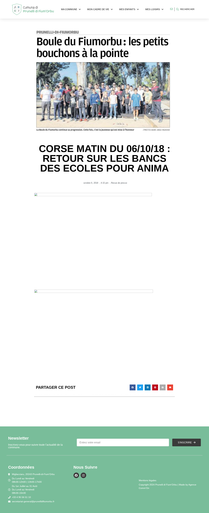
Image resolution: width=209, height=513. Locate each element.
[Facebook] (76, 475)
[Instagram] (83, 475)
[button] (133, 387)
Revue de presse (119, 183)
